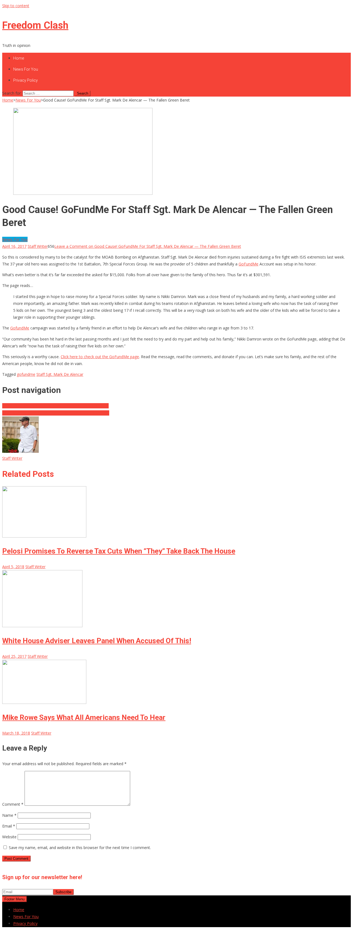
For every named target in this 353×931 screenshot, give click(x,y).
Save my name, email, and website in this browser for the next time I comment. (80, 847)
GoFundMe (248, 264)
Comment (12, 804)
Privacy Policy (25, 80)
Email (8, 826)
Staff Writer (38, 246)
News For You (25, 69)
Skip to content (15, 5)
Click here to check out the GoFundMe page (100, 356)
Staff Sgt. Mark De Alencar (59, 374)
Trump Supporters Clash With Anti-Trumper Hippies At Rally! (55, 405)
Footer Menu (14, 899)
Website (9, 836)
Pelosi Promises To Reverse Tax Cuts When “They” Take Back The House (118, 551)
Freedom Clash (35, 25)
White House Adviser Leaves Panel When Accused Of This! (96, 641)
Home (18, 58)
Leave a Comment (147, 246)
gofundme (26, 374)
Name (9, 815)
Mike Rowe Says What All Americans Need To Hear (83, 717)
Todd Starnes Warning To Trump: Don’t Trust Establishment (55, 413)
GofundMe (19, 328)
